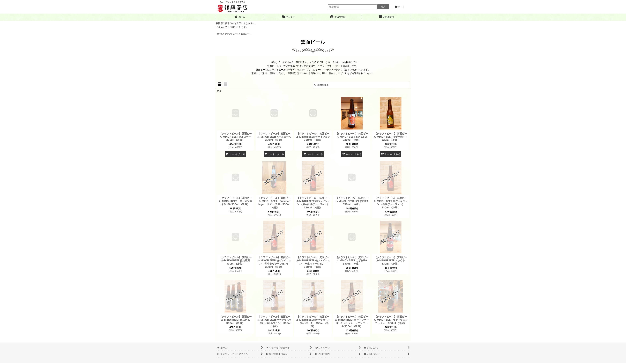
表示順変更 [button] (323, 84)
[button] (337, 17)
